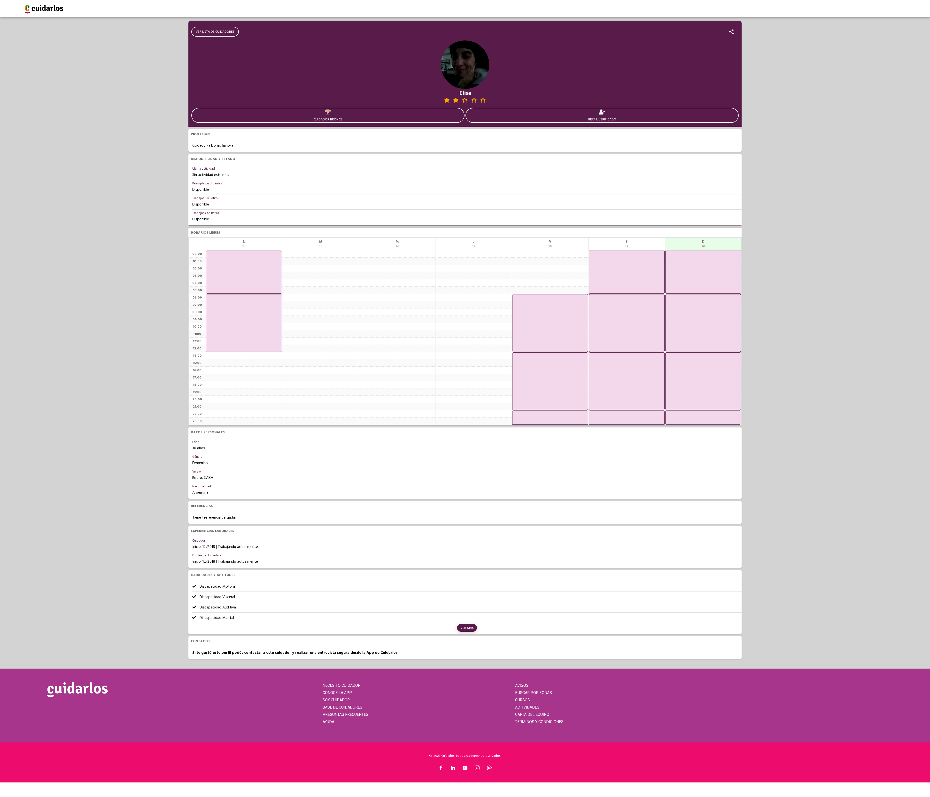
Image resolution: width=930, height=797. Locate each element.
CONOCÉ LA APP (337, 692)
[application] (244, 272)
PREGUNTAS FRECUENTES (345, 714)
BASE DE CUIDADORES (342, 707)
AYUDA (328, 721)
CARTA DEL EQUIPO (532, 714)
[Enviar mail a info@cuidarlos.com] (489, 769)
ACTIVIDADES (527, 707)
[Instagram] (477, 769)
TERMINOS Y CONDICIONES (539, 721)
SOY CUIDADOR (336, 700)
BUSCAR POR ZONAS (533, 692)
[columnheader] (244, 244)
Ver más (467, 627)
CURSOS (522, 700)
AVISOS (521, 685)
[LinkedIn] (452, 769)
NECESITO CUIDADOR (341, 685)
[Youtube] (465, 769)
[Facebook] (440, 769)
